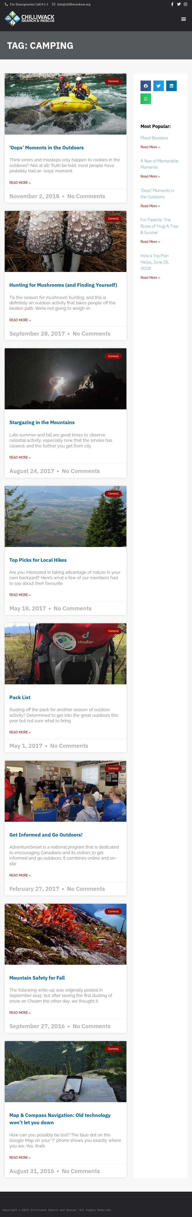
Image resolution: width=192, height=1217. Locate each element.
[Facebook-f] (172, 4)
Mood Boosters (154, 137)
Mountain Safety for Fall (37, 977)
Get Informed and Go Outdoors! (46, 834)
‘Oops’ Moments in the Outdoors (46, 147)
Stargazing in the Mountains (42, 422)
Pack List (19, 697)
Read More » (20, 182)
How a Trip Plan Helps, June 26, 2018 (154, 262)
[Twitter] (179, 4)
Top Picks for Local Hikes (38, 560)
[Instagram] (185, 4)
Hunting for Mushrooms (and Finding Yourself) (63, 285)
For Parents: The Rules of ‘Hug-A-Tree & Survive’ (159, 226)
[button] (183, 19)
